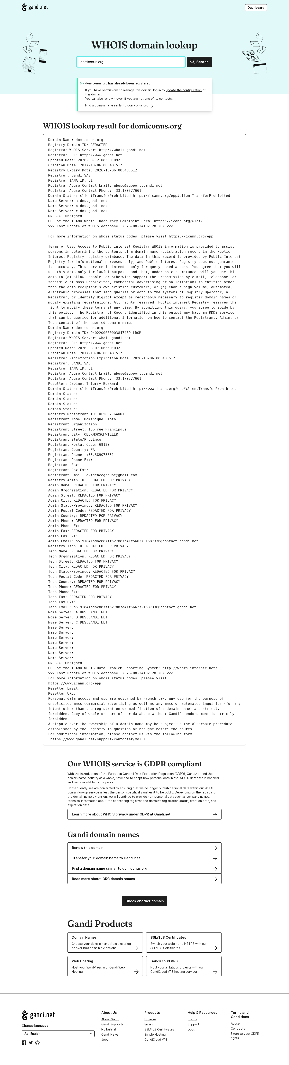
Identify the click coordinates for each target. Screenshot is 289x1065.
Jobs (104, 1039)
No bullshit (108, 1029)
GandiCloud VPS (156, 1039)
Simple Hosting (155, 1034)
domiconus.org (96, 83)
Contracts (238, 1028)
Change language (35, 1025)
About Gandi (110, 1019)
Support (193, 1024)
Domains (150, 1019)
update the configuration (184, 90)
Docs (191, 1029)
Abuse (235, 1023)
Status (192, 1019)
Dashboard (256, 7)
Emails (148, 1024)
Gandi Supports (112, 1024)
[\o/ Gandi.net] (58, 1015)
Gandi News (109, 1034)
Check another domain (144, 901)
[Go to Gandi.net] (35, 7)
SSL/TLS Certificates (159, 1029)
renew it (110, 98)
